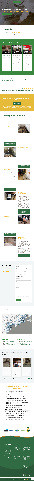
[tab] (17, 392)
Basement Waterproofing (26, 463)
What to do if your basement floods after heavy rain (6, 370)
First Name (17, 268)
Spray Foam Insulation (26, 456)
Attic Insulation (25, 454)
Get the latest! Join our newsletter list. (23, 296)
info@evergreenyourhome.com (10, 344)
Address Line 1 (18, 278)
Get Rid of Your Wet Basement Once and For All (26, 370)
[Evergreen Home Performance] (4, 2)
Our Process (16, 445)
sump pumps (18, 57)
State (16, 285)
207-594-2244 (6, 55)
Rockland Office (21, 339)
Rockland (26, 336)
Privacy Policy (27, 479)
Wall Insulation (25, 455)
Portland (22, 336)
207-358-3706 (8, 453)
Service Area (16, 447)
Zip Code (17, 287)
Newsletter (15, 454)
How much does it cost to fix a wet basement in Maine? (16, 370)
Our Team (15, 446)
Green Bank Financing (26, 475)
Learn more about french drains (10, 144)
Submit (18, 300)
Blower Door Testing (26, 449)
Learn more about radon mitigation (10, 234)
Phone (25, 271)
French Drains (25, 466)
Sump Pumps (25, 465)
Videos (15, 458)
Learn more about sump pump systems (24, 166)
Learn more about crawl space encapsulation (24, 255)
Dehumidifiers (25, 467)
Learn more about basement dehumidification (24, 211)
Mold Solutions (25, 468)
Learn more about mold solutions (9, 189)
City (16, 281)
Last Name (26, 268)
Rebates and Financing (26, 472)
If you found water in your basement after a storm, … (6, 373)
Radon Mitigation (26, 464)
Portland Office (5, 339)
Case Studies (16, 459)
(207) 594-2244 (17, 2)
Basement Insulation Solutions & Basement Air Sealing (26, 458)
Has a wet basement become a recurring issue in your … (26, 373)
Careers (14, 450)
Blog (14, 455)
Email (17, 271)
